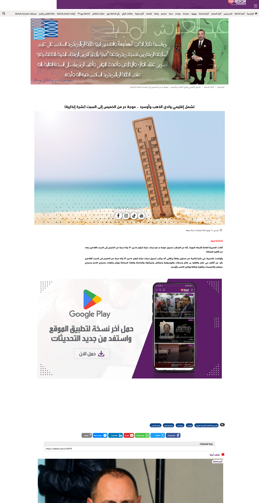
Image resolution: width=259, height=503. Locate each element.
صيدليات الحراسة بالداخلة (26, 13)
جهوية (194, 13)
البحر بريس (228, 13)
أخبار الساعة (204, 13)
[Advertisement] (57, 257)
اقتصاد (149, 13)
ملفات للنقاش (98, 13)
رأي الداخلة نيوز (113, 13)
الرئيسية (250, 13)
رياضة (156, 13)
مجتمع (164, 13)
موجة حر (180, 425)
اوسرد (189, 425)
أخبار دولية (139, 13)
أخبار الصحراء (216, 13)
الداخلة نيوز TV (83, 13)
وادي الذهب (155, 425)
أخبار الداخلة (240, 13)
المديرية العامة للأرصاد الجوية (206, 425)
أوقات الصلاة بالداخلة (66, 13)
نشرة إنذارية (168, 425)
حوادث (178, 13)
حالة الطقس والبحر (47, 13)
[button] (173, 435)
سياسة (186, 13)
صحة (171, 13)
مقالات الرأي (127, 13)
